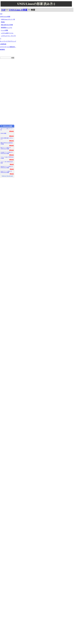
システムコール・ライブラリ (8, 37)
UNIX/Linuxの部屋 (5, 16)
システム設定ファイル (7, 33)
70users (12, 169)
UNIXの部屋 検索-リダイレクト (7, 138)
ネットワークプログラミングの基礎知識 (8, 43)
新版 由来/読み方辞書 (7, 24)
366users (11, 136)
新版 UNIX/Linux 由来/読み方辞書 (7, 143)
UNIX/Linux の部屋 (18, 10)
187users (11, 150)
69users (12, 173)
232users (11, 145)
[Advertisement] (8, 90)
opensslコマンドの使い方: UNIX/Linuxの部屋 (7, 167)
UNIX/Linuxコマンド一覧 (8, 19)
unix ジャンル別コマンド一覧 (7, 129)
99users (12, 164)
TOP (3, 10)
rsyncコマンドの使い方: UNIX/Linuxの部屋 (6, 172)
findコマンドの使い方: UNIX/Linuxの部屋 (6, 148)
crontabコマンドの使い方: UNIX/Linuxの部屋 (7, 153)
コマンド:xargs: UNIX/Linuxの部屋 (7, 157)
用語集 (3, 22)
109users (11, 155)
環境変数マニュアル (6, 27)
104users (11, 159)
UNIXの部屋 (3, 133)
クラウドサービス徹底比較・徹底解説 (8, 48)
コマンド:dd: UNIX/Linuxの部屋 (7, 162)
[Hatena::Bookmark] (7, 176)
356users (11, 140)
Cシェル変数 (4, 30)
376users (11, 131)
